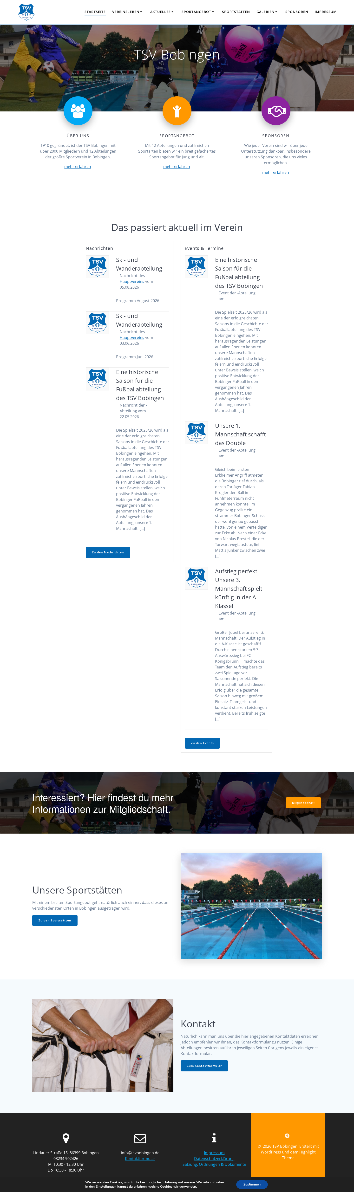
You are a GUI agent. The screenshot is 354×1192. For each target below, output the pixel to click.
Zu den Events (202, 743)
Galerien (265, 11)
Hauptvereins (132, 281)
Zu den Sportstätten (55, 920)
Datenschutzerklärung (214, 1158)
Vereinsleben (125, 11)
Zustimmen (252, 1184)
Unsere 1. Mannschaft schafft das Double (240, 434)
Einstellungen (106, 1187)
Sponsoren (296, 11)
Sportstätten (236, 11)
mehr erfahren (77, 166)
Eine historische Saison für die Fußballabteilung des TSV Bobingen (140, 385)
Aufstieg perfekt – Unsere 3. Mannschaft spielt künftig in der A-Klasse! (238, 588)
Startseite (95, 11)
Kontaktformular (140, 1158)
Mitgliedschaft (303, 803)
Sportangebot (196, 11)
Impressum (326, 11)
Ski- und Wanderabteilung (139, 264)
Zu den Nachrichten (108, 552)
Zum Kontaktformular (204, 1066)
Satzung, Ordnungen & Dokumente (214, 1164)
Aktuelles (160, 11)
